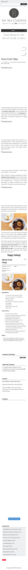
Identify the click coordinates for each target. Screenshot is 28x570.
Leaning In (5, 540)
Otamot (4, 384)
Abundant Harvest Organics (8, 177)
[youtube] (5, 1)
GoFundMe (23, 369)
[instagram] (6, 1)
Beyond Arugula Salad (7, 549)
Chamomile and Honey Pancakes (9, 244)
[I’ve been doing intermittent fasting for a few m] (14, 482)
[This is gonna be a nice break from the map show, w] (14, 412)
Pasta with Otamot (7, 554)
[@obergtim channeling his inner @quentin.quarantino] (14, 435)
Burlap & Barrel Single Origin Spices (11, 381)
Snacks (5, 63)
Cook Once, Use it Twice (8, 537)
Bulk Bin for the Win (7, 534)
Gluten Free (19, 62)
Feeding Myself (6, 551)
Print (25, 259)
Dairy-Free (12, 62)
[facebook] (1, 1)
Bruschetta (22, 113)
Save (5, 559)
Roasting (2, 63)
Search (23, 4)
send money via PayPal (9, 371)
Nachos (4, 546)
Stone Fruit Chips (9, 59)
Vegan (8, 63)
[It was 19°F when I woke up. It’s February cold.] (14, 505)
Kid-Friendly (23, 62)
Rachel (6, 62)
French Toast (4, 246)
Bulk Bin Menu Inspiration (8, 532)
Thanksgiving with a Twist (8, 529)
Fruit (16, 62)
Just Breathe (5, 543)
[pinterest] (3, 1)
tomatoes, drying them (9, 111)
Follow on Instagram (15, 518)
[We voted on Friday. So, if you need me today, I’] (14, 458)
